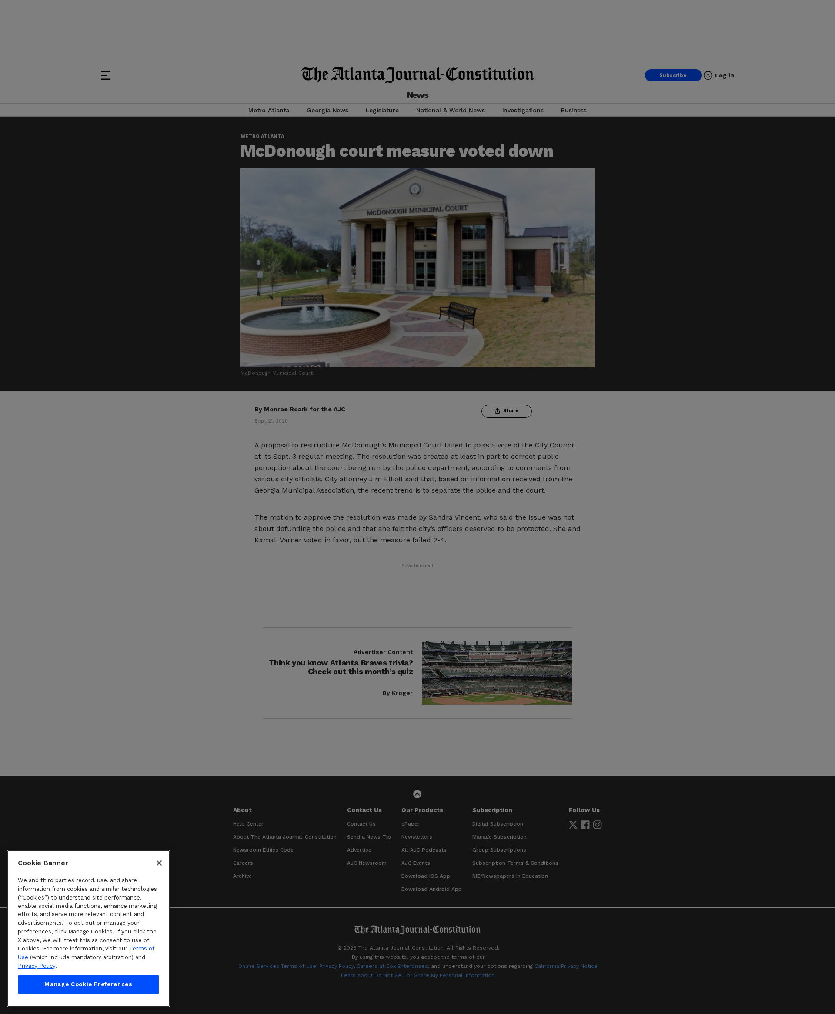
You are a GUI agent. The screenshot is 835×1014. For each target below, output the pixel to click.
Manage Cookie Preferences (88, 984)
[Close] (159, 863)
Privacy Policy (36, 966)
